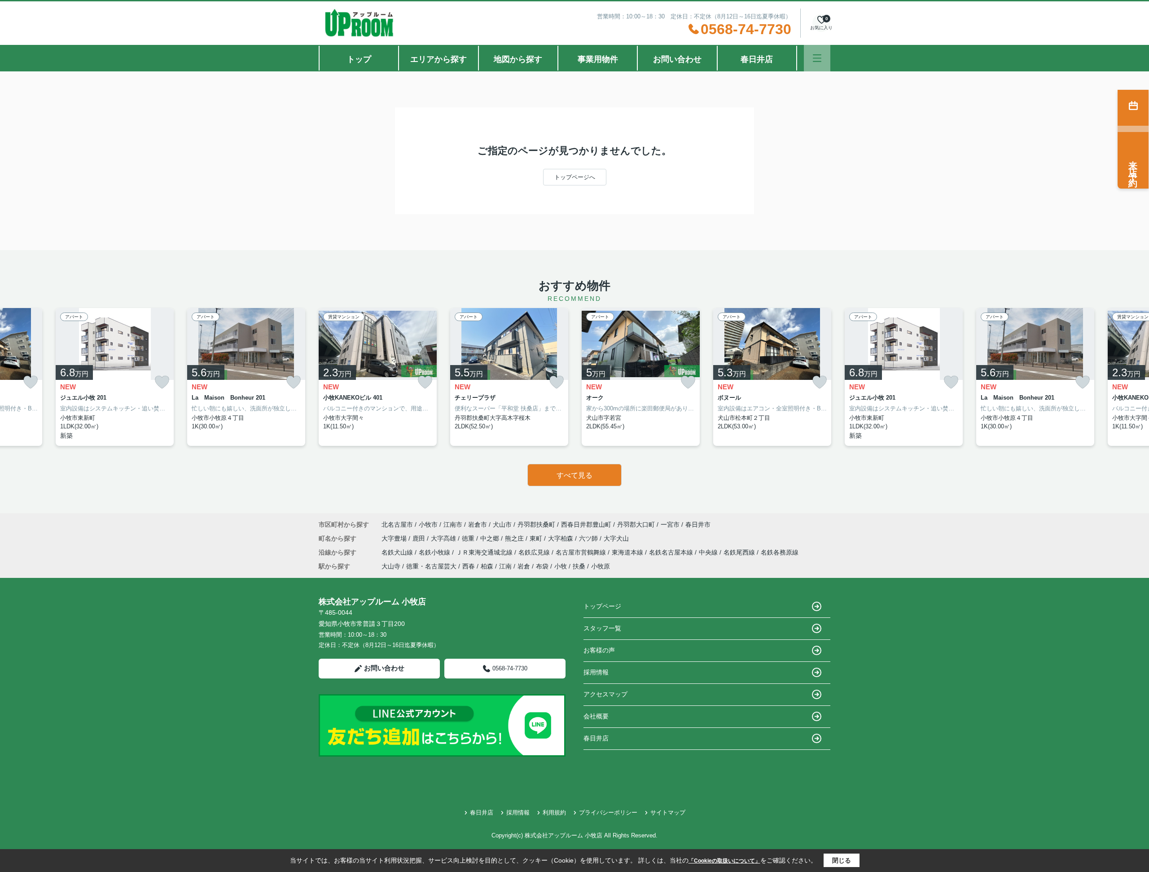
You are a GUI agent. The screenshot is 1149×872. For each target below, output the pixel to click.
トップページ (602, 606)
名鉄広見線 (535, 552)
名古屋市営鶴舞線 (582, 552)
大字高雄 (444, 538)
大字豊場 (395, 538)
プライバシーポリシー (608, 812)
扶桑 (579, 566)
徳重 (469, 538)
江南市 (452, 524)
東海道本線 (628, 552)
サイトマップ (667, 812)
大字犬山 (616, 538)
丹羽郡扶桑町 (536, 524)
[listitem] (377, 377)
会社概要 (596, 716)
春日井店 (757, 59)
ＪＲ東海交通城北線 (485, 552)
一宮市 (670, 524)
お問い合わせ (677, 59)
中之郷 (490, 538)
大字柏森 (561, 538)
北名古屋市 (397, 524)
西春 (468, 566)
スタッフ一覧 (602, 628)
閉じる (841, 860)
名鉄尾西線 (740, 552)
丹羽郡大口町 (636, 524)
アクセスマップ (605, 694)
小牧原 (600, 566)
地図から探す (518, 59)
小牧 (560, 566)
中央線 (709, 552)
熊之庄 (515, 538)
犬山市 (502, 524)
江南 (505, 566)
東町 (537, 538)
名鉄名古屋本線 (672, 552)
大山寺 (391, 566)
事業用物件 (598, 59)
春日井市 (697, 524)
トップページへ (574, 177)
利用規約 (554, 812)
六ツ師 (589, 538)
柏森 (487, 566)
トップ (359, 59)
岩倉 (523, 566)
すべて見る (574, 475)
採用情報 (596, 672)
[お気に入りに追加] (30, 382)
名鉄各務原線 (779, 552)
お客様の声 (599, 650)
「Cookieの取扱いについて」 (724, 861)
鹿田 (419, 538)
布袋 (542, 566)
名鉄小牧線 (435, 552)
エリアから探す (438, 59)
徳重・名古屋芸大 (431, 566)
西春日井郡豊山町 (586, 524)
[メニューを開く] (817, 58)
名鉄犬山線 (398, 552)
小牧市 (428, 524)
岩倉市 (477, 524)
